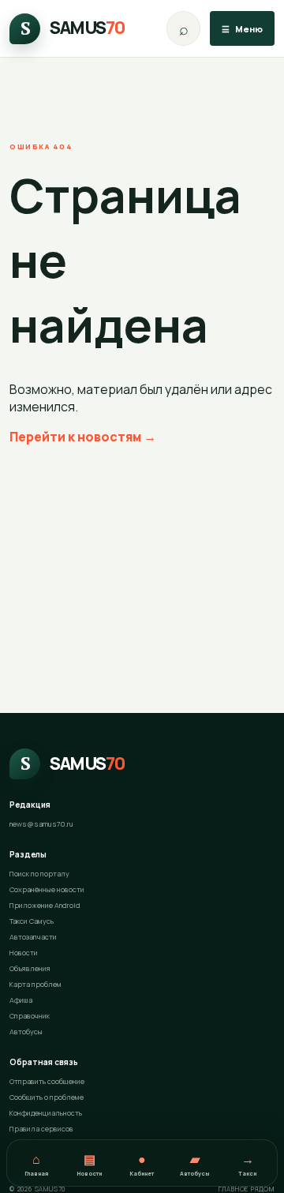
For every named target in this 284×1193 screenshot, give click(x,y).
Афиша (20, 1000)
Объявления (29, 968)
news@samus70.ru (41, 824)
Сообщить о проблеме (46, 1097)
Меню (242, 29)
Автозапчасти (33, 937)
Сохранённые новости (46, 889)
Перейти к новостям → (82, 436)
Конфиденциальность (45, 1113)
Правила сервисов (41, 1129)
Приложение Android (44, 905)
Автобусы (26, 1031)
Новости (23, 952)
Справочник (29, 1016)
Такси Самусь (31, 921)
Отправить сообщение (46, 1081)
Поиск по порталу (39, 873)
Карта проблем (35, 984)
